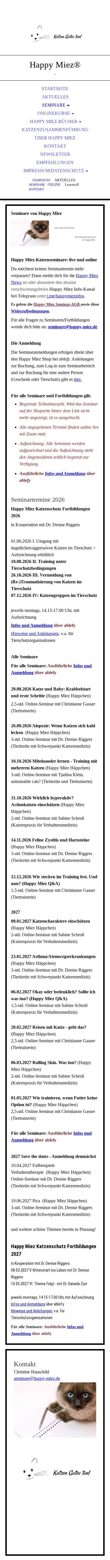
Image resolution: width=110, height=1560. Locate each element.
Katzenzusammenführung (55, 129)
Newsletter (55, 154)
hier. (78, 379)
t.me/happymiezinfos (65, 296)
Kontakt (55, 146)
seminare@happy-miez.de (72, 326)
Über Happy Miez (55, 137)
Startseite (55, 88)
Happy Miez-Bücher (53, 121)
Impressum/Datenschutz (53, 170)
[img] (55, 34)
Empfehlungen (55, 162)
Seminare (53, 105)
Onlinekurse (54, 113)
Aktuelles (55, 96)
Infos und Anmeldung (65, 473)
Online (54, 185)
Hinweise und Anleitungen (35, 633)
